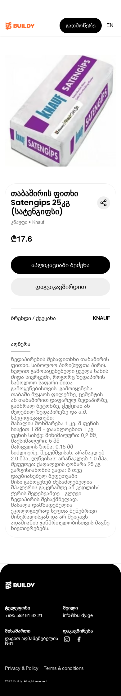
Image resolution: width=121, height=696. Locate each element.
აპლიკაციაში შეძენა (60, 264)
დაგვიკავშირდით (60, 286)
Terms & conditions (64, 668)
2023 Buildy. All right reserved (26, 681)
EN (110, 25)
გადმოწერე (81, 25)
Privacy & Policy (21, 668)
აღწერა (20, 344)
